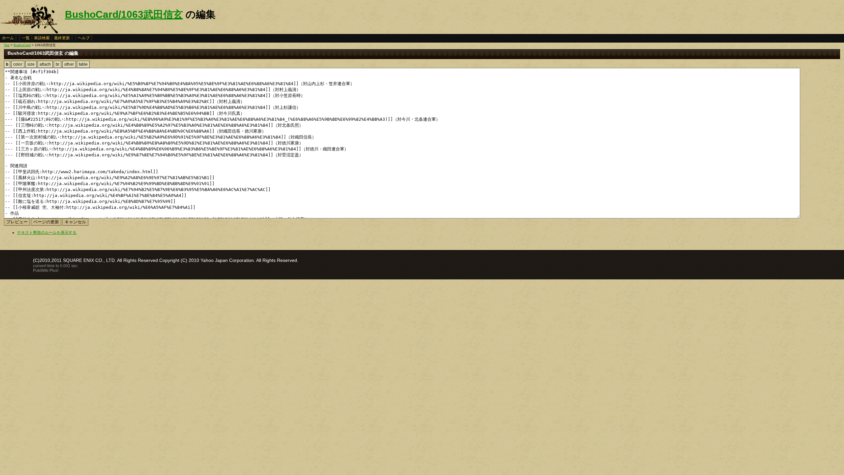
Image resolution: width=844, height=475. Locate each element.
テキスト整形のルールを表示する (46, 232)
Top (7, 45)
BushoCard (22, 45)
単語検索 (42, 38)
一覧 (26, 38)
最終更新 (62, 38)
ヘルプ (84, 38)
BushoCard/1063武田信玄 (124, 14)
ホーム (8, 38)
